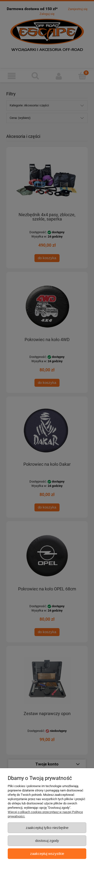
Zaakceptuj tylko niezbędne (47, 828)
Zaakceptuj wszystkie (47, 853)
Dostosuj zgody (47, 841)
